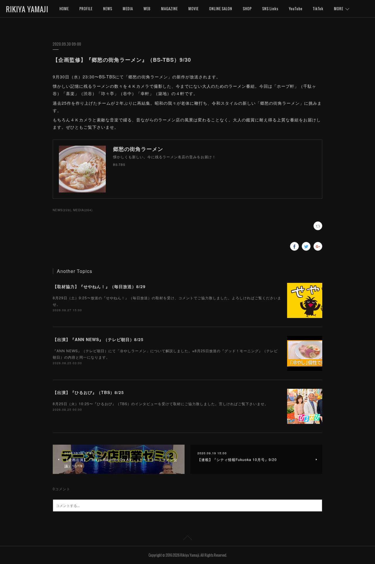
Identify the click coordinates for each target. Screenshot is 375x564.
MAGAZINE (169, 8)
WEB (147, 8)
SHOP (247, 8)
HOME (64, 8)
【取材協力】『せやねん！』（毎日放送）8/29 (99, 286)
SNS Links (270, 8)
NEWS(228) (62, 210)
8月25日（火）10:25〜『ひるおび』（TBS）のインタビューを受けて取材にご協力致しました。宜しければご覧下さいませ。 (160, 403)
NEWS (107, 8)
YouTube (295, 8)
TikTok (318, 8)
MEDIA (128, 8)
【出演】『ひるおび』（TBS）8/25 (88, 392)
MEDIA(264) (83, 210)
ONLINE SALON (220, 8)
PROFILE (86, 8)
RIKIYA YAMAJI (27, 9)
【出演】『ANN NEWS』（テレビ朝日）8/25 (98, 339)
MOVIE (193, 8)
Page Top (187, 539)
